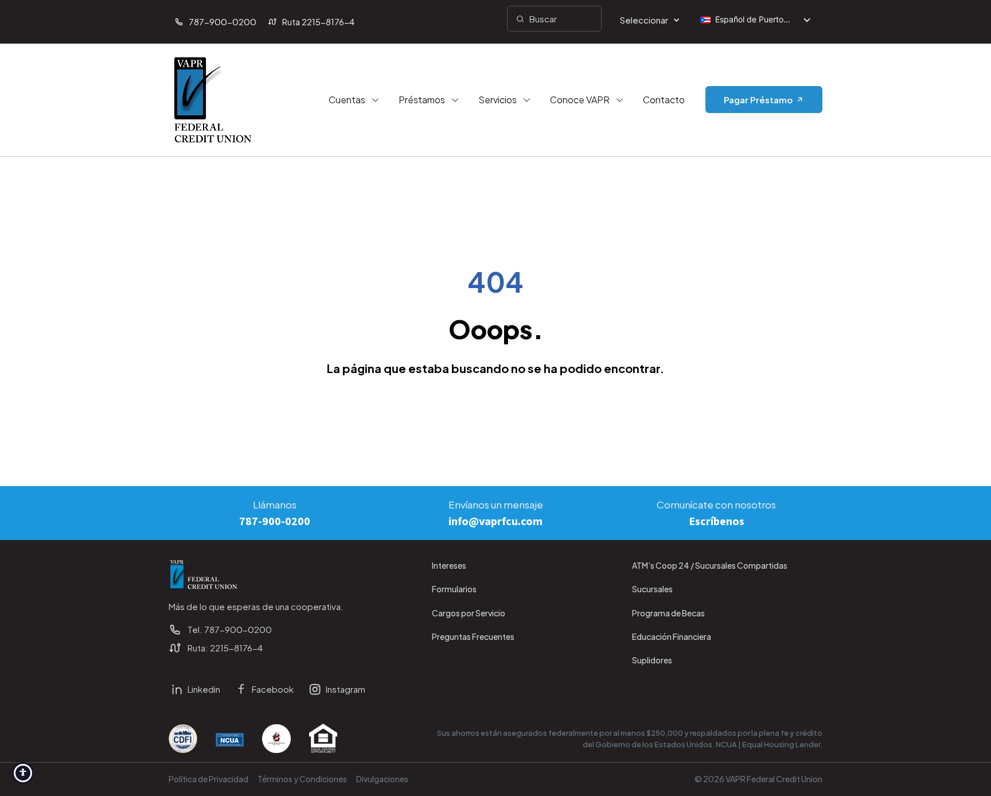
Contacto (664, 100)
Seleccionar (644, 19)
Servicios (497, 100)
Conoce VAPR (580, 100)
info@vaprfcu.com (495, 522)
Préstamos (422, 100)
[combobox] (554, 19)
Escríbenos (716, 522)
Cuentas (347, 100)
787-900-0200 (274, 522)
